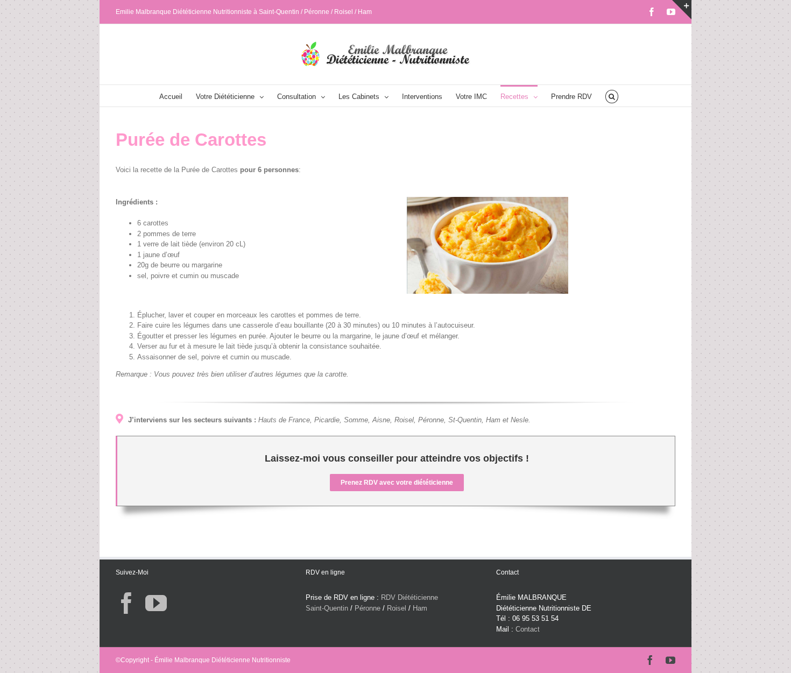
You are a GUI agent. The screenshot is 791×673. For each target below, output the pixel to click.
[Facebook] (126, 603)
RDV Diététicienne (409, 597)
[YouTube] (156, 603)
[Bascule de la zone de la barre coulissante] (681, 9)
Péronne (367, 608)
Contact (527, 629)
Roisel (396, 608)
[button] (611, 96)
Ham (420, 608)
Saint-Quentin (327, 608)
